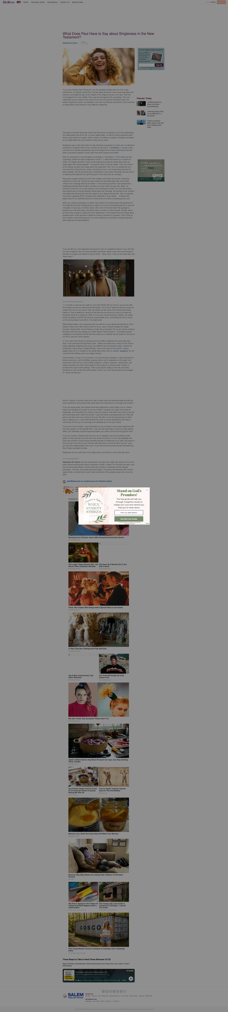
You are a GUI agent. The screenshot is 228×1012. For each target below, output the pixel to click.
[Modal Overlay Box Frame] (114, 506)
